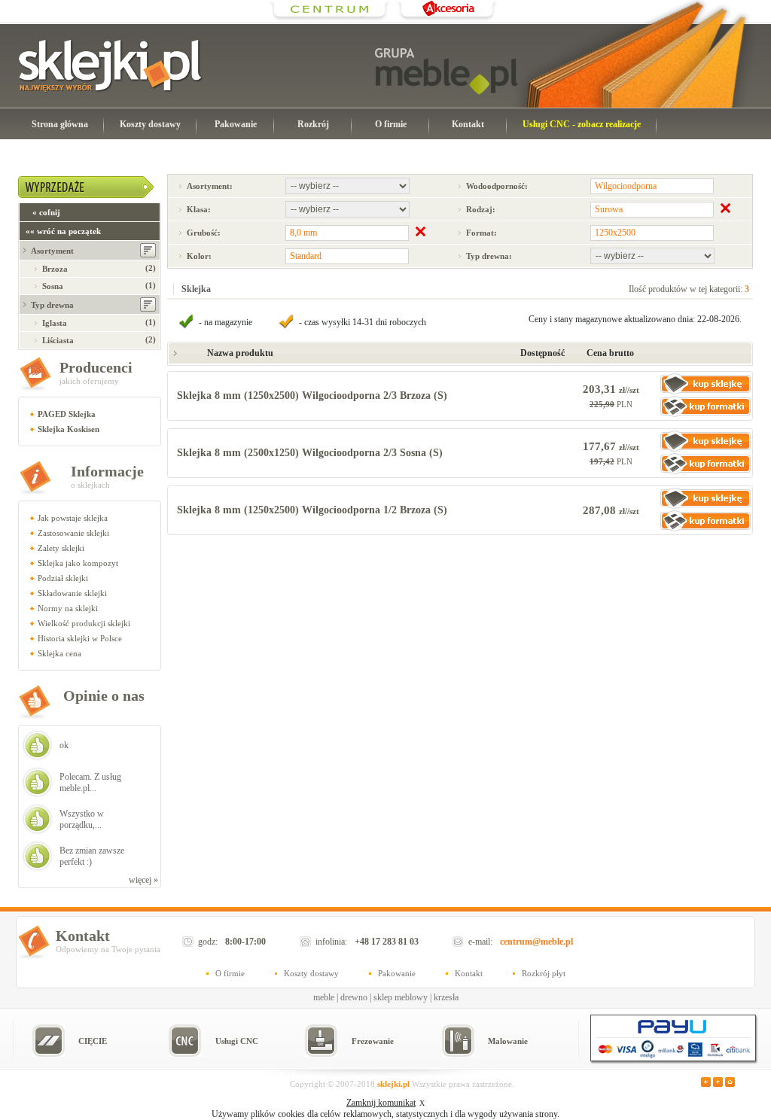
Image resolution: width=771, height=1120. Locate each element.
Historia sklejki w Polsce (80, 638)
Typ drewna (52, 304)
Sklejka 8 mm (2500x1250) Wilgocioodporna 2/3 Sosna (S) (310, 452)
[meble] (446, 71)
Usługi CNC (236, 1040)
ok (64, 745)
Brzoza (55, 268)
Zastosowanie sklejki (73, 532)
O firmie (391, 124)
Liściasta (58, 340)
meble (323, 997)
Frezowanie (373, 1040)
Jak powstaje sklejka (73, 517)
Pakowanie (236, 124)
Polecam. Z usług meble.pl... (90, 782)
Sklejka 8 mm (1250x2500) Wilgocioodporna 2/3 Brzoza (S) (312, 395)
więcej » (143, 880)
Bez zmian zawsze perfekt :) (91, 856)
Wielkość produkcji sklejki (84, 623)
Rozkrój (313, 124)
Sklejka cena (59, 653)
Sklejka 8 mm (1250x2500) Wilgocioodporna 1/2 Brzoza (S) (312, 510)
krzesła (446, 997)
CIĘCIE (92, 1040)
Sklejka (196, 289)
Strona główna (60, 124)
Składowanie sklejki (72, 593)
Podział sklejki (63, 578)
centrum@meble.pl (536, 941)
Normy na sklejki (68, 608)
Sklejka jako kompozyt (78, 563)
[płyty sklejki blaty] (330, 19)
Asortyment (52, 250)
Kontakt (468, 124)
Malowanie (508, 1040)
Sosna (52, 286)
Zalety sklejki (61, 547)
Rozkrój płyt (543, 973)
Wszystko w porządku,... (81, 819)
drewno (353, 997)
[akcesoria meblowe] (446, 19)
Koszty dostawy (150, 124)
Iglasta (54, 322)
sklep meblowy (400, 997)
